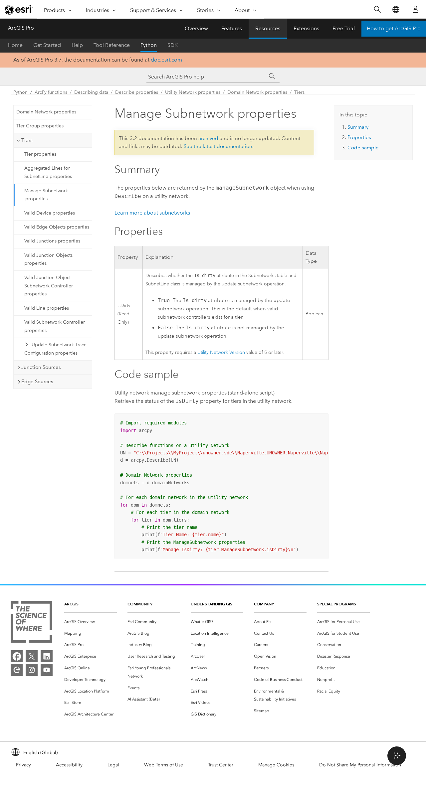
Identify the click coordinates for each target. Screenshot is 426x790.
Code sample (363, 148)
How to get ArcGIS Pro (394, 28)
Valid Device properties (49, 213)
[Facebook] (17, 656)
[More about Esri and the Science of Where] (31, 623)
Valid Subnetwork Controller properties (54, 326)
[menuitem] (90, 622)
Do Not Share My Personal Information (360, 765)
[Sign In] (415, 9)
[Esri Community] (17, 670)
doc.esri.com (166, 60)
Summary (357, 127)
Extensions (306, 28)
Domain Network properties (257, 92)
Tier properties (40, 154)
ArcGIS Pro (21, 28)
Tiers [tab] (27, 140)
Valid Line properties (46, 308)
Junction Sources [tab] (41, 367)
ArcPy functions (51, 92)
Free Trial (343, 28)
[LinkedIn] (47, 656)
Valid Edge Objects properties (56, 227)
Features (231, 28)
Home (15, 45)
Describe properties (136, 92)
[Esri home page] (19, 9)
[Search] (377, 9)
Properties (359, 137)
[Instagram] (32, 670)
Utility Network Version (221, 352)
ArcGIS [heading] (71, 603)
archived (208, 138)
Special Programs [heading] (336, 603)
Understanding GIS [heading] (211, 603)
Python (148, 45)
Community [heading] (139, 603)
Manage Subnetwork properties (46, 195)
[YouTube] (47, 670)
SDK (172, 45)
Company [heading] (264, 603)
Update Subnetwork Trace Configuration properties (55, 349)
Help (77, 45)
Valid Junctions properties (52, 241)
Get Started (47, 45)
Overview (196, 28)
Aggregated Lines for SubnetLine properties (48, 172)
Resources (267, 28)
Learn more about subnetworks (152, 213)
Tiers (299, 92)
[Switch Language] (395, 9)
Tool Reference (112, 45)
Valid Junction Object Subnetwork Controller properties (48, 286)
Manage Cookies (276, 765)
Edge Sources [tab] (37, 382)
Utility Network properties (192, 92)
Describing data (91, 92)
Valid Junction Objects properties (48, 259)
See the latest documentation (218, 146)
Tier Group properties (40, 126)
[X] (32, 656)
